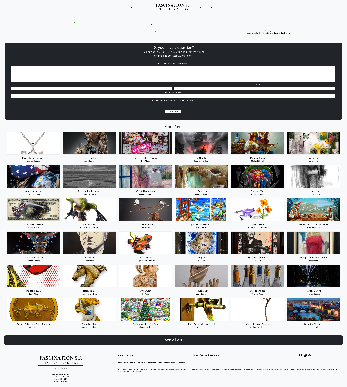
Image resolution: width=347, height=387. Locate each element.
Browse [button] (144, 8)
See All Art (173, 339)
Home (120, 362)
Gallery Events (152, 362)
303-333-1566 (263, 33)
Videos (170, 362)
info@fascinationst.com (283, 33)
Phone (255, 85)
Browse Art (134, 362)
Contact (177, 362)
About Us (142, 362)
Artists (126, 362)
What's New (162, 362)
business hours (195, 52)
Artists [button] (133, 8)
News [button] (213, 8)
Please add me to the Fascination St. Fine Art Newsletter (174, 100)
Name (91, 85)
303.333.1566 (169, 52)
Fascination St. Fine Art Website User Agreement (324, 369)
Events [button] (202, 8)
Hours (183, 362)
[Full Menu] (173, 7)
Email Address (173, 93)
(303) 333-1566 (126, 355)
